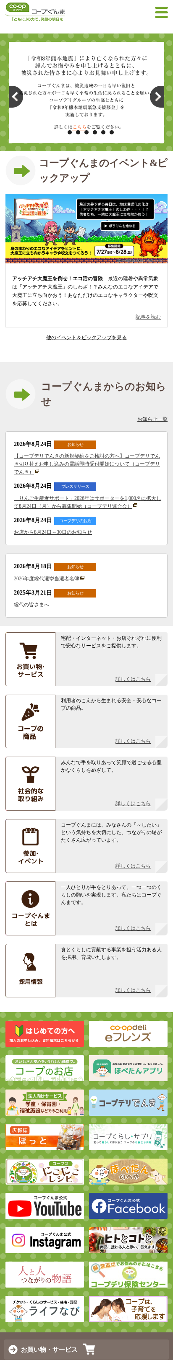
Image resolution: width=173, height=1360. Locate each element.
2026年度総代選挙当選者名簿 (46, 579)
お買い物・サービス (49, 1349)
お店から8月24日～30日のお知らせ (53, 532)
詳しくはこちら (133, 679)
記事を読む (148, 317)
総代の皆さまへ (31, 605)
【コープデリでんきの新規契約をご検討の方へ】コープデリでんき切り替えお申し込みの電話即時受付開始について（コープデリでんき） (87, 464)
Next (157, 97)
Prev (16, 97)
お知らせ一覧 (152, 419)
